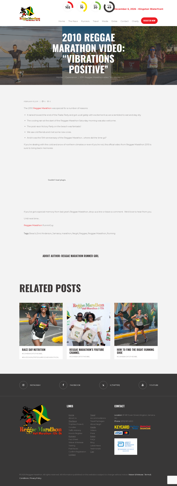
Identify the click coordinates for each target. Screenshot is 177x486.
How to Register (75, 433)
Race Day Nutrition (33, 350)
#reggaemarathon (49, 357)
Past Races (73, 448)
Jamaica (56, 233)
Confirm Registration (77, 452)
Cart (92, 452)
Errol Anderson (44, 233)
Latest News (95, 445)
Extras (92, 436)
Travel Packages (97, 421)
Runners (72, 436)
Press (92, 433)
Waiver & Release (76, 442)
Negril (75, 233)
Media (93, 427)
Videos (93, 430)
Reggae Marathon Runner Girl (80, 256)
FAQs (92, 439)
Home (59, 77)
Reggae (83, 233)
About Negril (95, 424)
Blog (92, 442)
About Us (72, 418)
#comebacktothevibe (32, 353)
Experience (71, 77)
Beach (32, 233)
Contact (72, 455)
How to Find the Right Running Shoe (135, 351)
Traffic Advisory (75, 430)
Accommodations (98, 418)
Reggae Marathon (42, 108)
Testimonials (95, 448)
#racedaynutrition (31, 357)
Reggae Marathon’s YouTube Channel (86, 351)
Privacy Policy (35, 478)
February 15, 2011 (31, 101)
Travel (92, 415)
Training (72, 445)
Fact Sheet (73, 439)
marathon (66, 233)
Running (111, 233)
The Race (73, 421)
